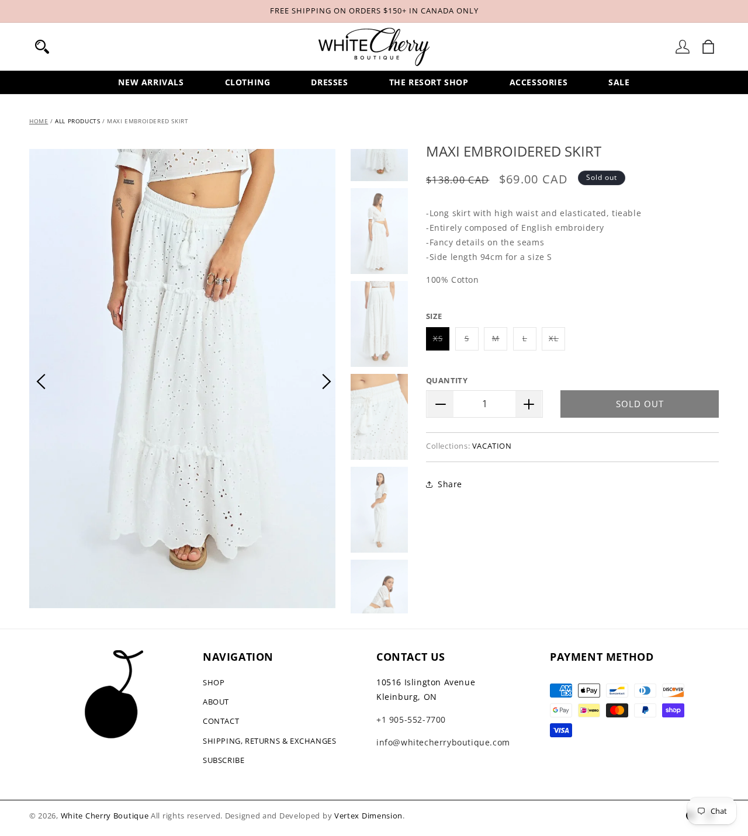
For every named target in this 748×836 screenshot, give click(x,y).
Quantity (447, 381)
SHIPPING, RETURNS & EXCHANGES (269, 741)
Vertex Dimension (368, 815)
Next (326, 381)
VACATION (492, 446)
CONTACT (221, 721)
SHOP (213, 682)
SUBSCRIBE (223, 760)
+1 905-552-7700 (411, 719)
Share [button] (450, 484)
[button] (42, 47)
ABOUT (216, 701)
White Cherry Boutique (105, 815)
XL (557, 342)
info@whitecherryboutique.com (443, 742)
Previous (41, 381)
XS (441, 342)
